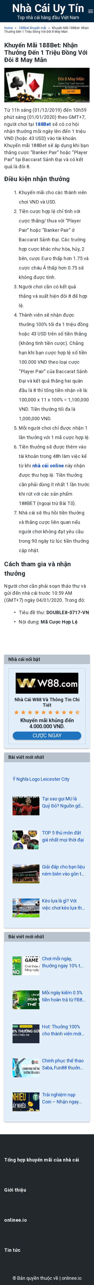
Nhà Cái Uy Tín (48, 8)
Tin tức (12, 1250)
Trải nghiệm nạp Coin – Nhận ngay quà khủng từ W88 (60, 1098)
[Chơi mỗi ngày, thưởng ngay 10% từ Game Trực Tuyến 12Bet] (26, 965)
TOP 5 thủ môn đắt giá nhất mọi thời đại (63, 836)
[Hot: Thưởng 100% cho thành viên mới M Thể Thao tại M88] (26, 1033)
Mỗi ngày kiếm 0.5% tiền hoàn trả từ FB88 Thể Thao (63, 996)
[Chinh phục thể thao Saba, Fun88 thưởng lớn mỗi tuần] (26, 1067)
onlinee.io (15, 1220)
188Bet (43, 124)
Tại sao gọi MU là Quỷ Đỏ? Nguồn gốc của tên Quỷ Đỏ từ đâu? (62, 802)
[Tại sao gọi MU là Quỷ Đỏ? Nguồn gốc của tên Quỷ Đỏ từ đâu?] (26, 805)
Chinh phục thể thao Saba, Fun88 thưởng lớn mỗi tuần (63, 1064)
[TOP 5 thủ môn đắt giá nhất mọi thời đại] (26, 840)
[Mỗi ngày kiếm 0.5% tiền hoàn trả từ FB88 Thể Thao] (26, 999)
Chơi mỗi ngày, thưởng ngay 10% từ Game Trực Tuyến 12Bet (62, 962)
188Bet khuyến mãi (32, 28)
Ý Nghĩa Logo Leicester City (41, 779)
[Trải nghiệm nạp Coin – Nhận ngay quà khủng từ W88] (26, 1101)
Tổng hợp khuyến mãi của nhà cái (41, 1160)
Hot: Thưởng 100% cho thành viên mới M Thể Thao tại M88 (62, 1030)
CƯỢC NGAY (47, 735)
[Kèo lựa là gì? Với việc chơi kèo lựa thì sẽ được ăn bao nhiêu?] (26, 908)
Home (8, 28)
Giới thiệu (15, 1190)
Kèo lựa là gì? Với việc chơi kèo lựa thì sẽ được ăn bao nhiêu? (62, 904)
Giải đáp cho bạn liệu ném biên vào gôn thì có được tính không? (63, 870)
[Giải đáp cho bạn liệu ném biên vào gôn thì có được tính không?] (26, 874)
